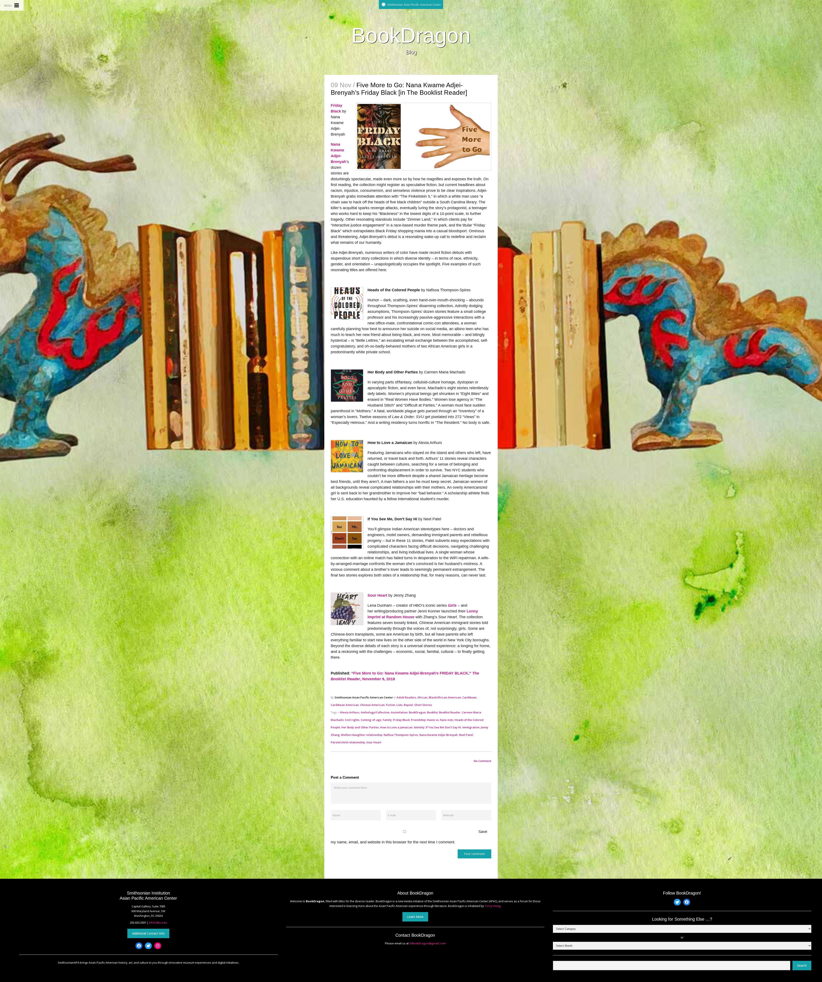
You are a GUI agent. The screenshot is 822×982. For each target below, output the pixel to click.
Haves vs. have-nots (440, 720)
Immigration (471, 727)
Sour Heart (377, 595)
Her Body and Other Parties (360, 727)
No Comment (482, 761)
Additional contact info (148, 933)
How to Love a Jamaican (396, 727)
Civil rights (352, 720)
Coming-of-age (371, 720)
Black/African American (445, 697)
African (422, 697)
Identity (419, 727)
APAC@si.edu (158, 922)
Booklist (432, 712)
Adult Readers (406, 697)
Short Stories (423, 705)
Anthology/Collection (375, 712)
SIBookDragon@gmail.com (427, 943)
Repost (408, 705)
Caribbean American (345, 705)
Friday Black (401, 720)
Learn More (415, 917)
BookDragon (411, 35)
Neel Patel (466, 735)
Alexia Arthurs (349, 712)
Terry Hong (492, 906)
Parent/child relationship (348, 742)
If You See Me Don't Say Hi (443, 727)
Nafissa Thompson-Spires (401, 735)
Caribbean (469, 697)
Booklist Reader (449, 712)
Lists (399, 705)
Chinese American (372, 705)
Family (387, 720)
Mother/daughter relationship (361, 735)
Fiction (390, 705)
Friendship (418, 720)
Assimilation (399, 712)
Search (802, 965)
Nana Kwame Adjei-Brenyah (438, 735)
